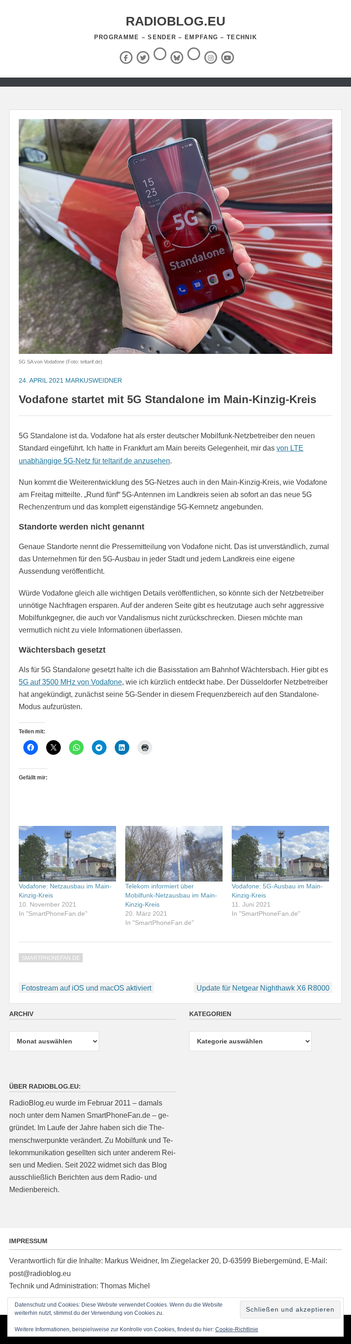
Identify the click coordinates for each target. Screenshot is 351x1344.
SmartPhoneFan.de (50, 958)
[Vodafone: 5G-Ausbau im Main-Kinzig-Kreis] (280, 854)
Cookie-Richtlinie (236, 1329)
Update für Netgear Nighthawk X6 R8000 (263, 988)
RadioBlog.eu (175, 21)
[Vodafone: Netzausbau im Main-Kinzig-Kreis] (67, 854)
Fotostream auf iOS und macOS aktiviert (86, 988)
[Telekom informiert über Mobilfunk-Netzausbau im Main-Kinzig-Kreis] (174, 854)
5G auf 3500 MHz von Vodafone (70, 682)
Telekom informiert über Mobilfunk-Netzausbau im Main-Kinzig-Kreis (171, 895)
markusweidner (93, 380)
